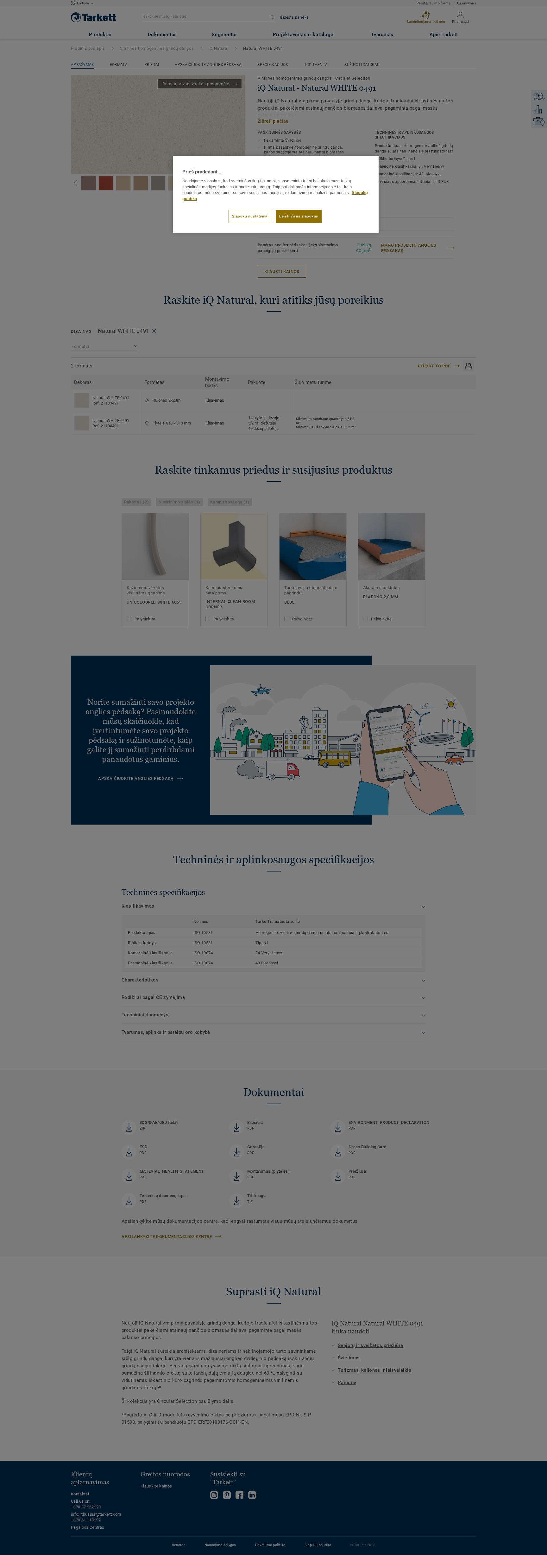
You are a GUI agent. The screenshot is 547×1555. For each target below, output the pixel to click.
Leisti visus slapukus (298, 216)
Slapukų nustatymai (250, 216)
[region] (276, 194)
